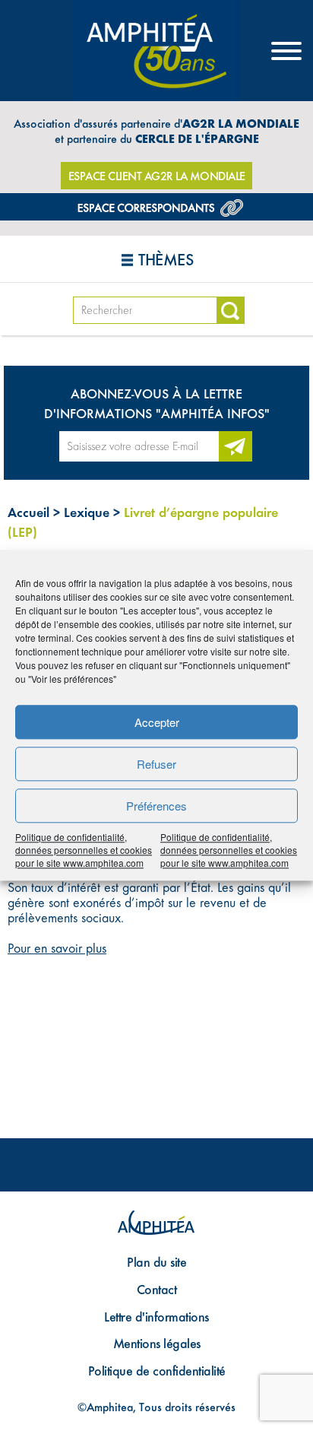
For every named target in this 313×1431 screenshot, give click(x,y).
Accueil (28, 512)
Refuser (156, 764)
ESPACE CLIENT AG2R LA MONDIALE (156, 176)
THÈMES (165, 259)
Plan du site (156, 1262)
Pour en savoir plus (57, 948)
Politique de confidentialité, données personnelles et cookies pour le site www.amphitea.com (83, 849)
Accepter (156, 722)
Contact (157, 1289)
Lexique (86, 512)
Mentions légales (157, 1343)
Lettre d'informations (156, 1317)
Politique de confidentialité (157, 1371)
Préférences (156, 806)
